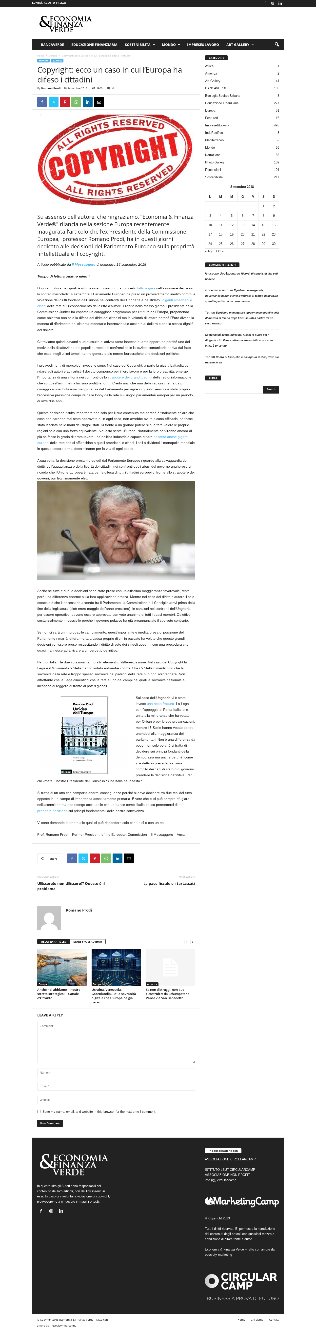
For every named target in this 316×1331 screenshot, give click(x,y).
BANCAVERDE (216, 88)
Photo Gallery (215, 162)
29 (263, 244)
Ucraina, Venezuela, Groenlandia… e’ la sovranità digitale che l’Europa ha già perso (114, 995)
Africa (209, 66)
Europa (53, 55)
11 (220, 225)
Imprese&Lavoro (203, 44)
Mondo (169, 44)
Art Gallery (212, 81)
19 (232, 234)
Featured (211, 118)
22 (263, 234)
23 (274, 234)
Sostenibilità (138, 44)
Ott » (219, 251)
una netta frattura (160, 704)
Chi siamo (257, 1319)
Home (40, 55)
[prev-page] (186, 941)
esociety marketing (218, 1254)
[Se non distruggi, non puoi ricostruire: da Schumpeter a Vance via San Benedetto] (170, 967)
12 (232, 225)
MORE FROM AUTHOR (87, 941)
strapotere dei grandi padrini (130, 377)
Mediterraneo (214, 140)
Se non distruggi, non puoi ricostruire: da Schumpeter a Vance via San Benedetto (168, 993)
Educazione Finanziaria (94, 44)
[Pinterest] (65, 102)
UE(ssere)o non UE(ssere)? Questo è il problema (71, 886)
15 (263, 225)
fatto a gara (146, 288)
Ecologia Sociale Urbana (222, 96)
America (152, 984)
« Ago (209, 251)
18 (220, 234)
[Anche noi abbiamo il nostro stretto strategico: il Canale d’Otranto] (62, 967)
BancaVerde (52, 44)
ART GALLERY (237, 44)
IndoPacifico (214, 133)
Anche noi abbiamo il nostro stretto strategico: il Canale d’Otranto (58, 993)
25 (220, 244)
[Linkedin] (280, 3)
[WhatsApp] (76, 102)
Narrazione (212, 155)
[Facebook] (265, 3)
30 (274, 244)
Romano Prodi (50, 88)
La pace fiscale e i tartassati (169, 883)
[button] (276, 44)
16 (274, 225)
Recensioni (213, 170)
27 (242, 244)
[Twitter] (54, 102)
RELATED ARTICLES (53, 941)
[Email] (99, 102)
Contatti (274, 1319)
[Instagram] (273, 3)
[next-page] (192, 941)
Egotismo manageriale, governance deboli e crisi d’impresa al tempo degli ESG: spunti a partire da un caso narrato (241, 296)
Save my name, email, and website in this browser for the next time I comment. (99, 1111)
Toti (207, 312)
